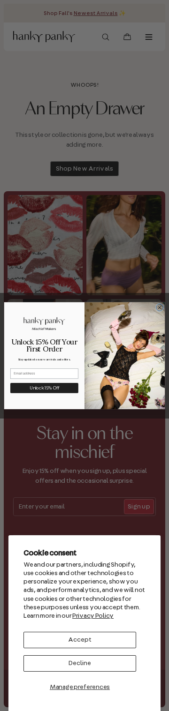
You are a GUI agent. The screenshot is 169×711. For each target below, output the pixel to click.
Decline (80, 663)
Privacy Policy (93, 616)
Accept (80, 639)
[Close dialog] (159, 307)
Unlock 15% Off (44, 387)
